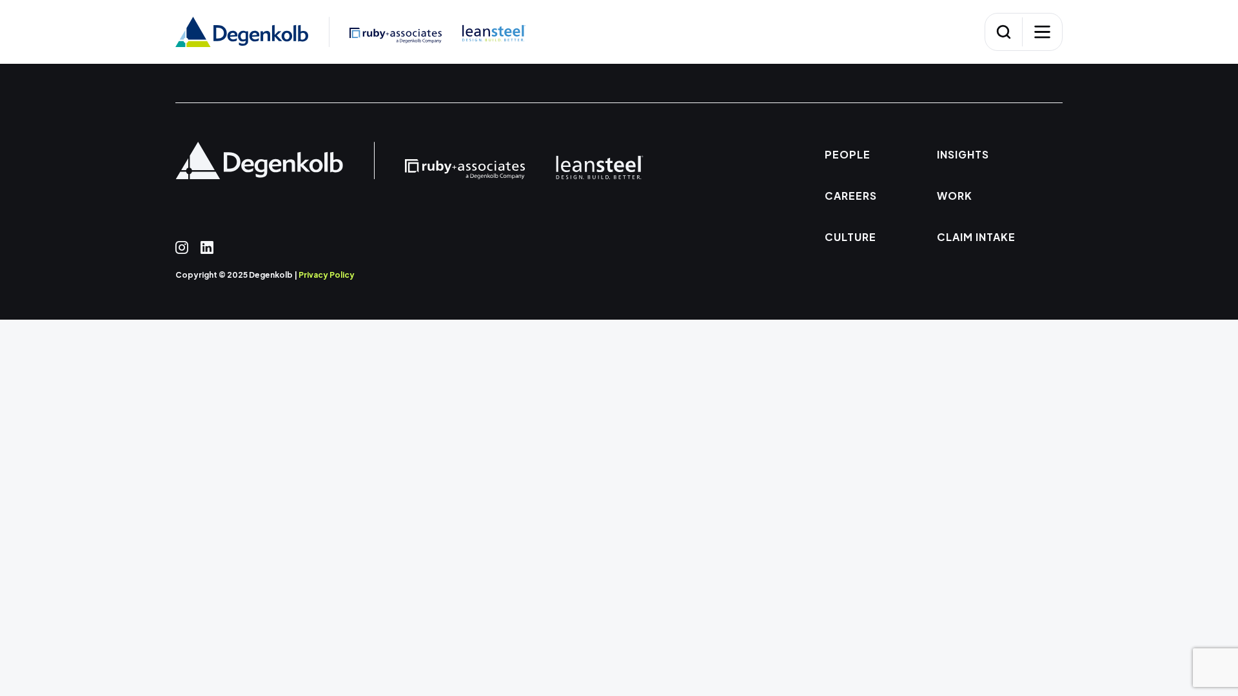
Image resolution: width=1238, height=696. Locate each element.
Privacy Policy (327, 275)
